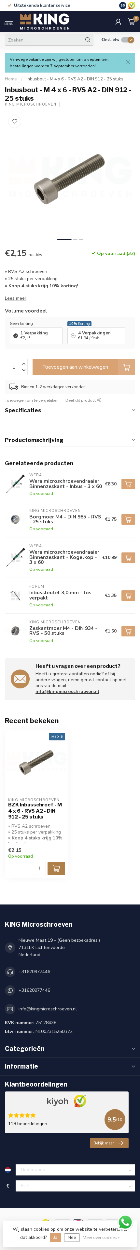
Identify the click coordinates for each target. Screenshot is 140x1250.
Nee (72, 1237)
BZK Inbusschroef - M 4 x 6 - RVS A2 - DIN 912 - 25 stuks (35, 811)
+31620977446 (34, 972)
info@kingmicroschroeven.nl (67, 691)
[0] (131, 21)
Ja (55, 1237)
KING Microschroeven (30, 104)
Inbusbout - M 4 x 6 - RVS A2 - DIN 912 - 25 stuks (75, 79)
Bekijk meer (103, 1143)
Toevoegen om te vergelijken (32, 400)
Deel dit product (81, 400)
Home (11, 79)
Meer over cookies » (101, 1237)
